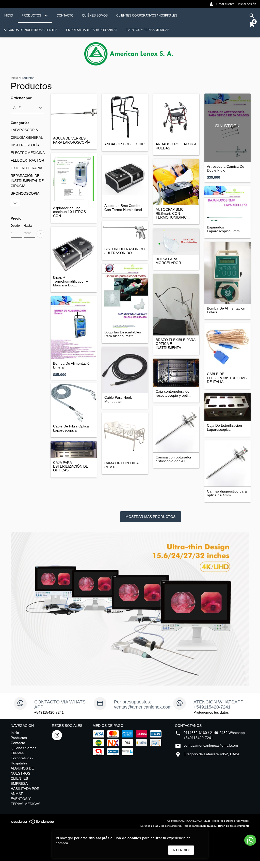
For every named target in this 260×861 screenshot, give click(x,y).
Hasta (28, 225)
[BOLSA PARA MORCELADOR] (176, 241)
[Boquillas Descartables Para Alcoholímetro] (125, 296)
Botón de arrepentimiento (233, 825)
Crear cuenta (225, 4)
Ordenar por (21, 98)
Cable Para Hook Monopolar (118, 399)
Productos (32, 15)
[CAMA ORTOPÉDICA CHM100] (125, 435)
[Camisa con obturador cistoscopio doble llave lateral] (176, 429)
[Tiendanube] (33, 823)
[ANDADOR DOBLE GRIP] (125, 117)
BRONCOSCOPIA (25, 193)
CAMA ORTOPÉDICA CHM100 (121, 465)
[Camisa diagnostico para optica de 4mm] (227, 463)
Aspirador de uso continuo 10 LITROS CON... (69, 212)
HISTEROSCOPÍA (25, 145)
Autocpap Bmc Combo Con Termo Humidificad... (124, 207)
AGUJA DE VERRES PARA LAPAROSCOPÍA (71, 140)
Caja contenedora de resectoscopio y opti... (173, 393)
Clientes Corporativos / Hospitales (146, 15)
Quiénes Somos (95, 15)
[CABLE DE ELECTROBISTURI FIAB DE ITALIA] (227, 346)
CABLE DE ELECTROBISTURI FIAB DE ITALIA (227, 378)
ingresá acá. (208, 825)
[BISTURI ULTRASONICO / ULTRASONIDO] (125, 232)
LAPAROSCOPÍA (24, 130)
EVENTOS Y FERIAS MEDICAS (147, 30)
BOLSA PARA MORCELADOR (168, 261)
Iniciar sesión (247, 4)
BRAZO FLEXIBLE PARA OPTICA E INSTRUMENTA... (175, 344)
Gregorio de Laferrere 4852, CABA (211, 754)
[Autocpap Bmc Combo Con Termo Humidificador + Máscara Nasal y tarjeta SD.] (125, 178)
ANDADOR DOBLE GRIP (124, 144)
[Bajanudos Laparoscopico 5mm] (227, 204)
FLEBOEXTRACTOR (27, 160)
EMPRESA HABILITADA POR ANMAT (91, 30)
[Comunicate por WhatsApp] (250, 840)
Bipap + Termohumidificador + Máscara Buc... (70, 281)
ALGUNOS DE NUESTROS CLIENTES (30, 30)
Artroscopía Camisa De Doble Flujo (225, 168)
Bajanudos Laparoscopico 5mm (223, 229)
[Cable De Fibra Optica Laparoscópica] (74, 402)
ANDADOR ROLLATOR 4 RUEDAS (176, 146)
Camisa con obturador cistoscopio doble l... (173, 459)
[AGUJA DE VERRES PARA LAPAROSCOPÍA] (74, 114)
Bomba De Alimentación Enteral (226, 310)
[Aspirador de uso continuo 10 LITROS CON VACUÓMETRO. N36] (74, 178)
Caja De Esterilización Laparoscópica (224, 427)
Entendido (181, 850)
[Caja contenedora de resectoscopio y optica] (176, 373)
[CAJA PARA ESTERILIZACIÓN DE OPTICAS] (74, 449)
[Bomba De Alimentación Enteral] (227, 273)
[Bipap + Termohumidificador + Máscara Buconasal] (74, 250)
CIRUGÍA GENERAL (27, 137)
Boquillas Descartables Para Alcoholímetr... (122, 334)
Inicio (8, 15)
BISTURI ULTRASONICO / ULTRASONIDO (124, 251)
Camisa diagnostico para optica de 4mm (227, 493)
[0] (252, 26)
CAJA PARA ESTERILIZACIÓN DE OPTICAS (70, 466)
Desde (15, 225)
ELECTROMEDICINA (28, 153)
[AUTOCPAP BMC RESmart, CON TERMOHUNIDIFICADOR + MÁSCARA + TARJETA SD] (176, 182)
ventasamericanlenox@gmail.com (211, 745)
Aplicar (40, 234)
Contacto (65, 15)
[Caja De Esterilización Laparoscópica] (227, 407)
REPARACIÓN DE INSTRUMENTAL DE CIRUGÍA (27, 181)
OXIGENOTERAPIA (26, 168)
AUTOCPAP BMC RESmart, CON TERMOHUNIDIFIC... (173, 213)
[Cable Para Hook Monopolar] (125, 370)
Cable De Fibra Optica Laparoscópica (71, 428)
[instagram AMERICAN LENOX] (57, 735)
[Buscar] (252, 15)
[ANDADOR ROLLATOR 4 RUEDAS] (176, 117)
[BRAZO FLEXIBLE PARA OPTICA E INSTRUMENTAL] (176, 304)
